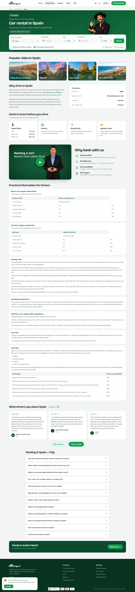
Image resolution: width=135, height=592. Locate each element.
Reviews (65, 577)
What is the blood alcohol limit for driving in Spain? (67, 520)
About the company (69, 568)
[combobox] (26, 41)
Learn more (30, 582)
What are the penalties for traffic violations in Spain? (67, 513)
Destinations (50, 3)
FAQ (74, 3)
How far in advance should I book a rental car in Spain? (67, 458)
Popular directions (68, 580)
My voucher (99, 571)
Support (60, 3)
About (68, 3)
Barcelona (50, 92)
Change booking (101, 577)
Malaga (59, 92)
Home (40, 3)
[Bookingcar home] (15, 3)
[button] (13, 41)
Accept (8, 586)
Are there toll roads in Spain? (67, 534)
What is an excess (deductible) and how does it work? (67, 472)
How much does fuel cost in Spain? (67, 527)
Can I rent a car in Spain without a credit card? (67, 479)
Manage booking (118, 3)
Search (119, 41)
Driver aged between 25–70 (45, 47)
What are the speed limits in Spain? (67, 507)
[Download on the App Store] (95, 3)
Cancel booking (100, 574)
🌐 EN (106, 3)
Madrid (45, 353)
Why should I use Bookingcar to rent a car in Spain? (67, 493)
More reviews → (59, 444)
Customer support (68, 571)
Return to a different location (22, 47)
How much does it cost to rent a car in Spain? (67, 486)
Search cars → (115, 547)
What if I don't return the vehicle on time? (67, 500)
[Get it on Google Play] (99, 3)
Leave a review (76, 444)
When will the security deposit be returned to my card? (67, 465)
